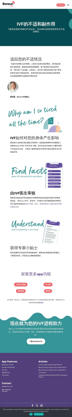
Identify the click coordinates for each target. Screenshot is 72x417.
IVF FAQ (4, 370)
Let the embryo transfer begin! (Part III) (50, 364)
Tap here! (5, 391)
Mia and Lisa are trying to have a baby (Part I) (52, 370)
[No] (70, 412)
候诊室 (48, 291)
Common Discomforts (8, 367)
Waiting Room (6, 372)
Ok (31, 414)
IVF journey (5, 375)
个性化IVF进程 (21, 284)
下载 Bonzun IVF (35, 341)
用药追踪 (21, 291)
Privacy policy (39, 414)
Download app (60, 5)
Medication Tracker (7, 364)
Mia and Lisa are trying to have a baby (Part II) (52, 367)
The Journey (42, 372)
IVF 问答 (48, 284)
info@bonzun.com (7, 386)
